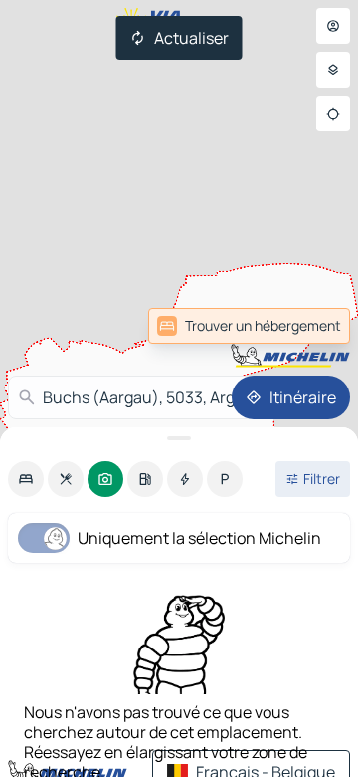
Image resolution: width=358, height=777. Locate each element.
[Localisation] (333, 113)
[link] (249, 326)
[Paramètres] (333, 70)
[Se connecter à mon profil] (333, 26)
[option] (26, 479)
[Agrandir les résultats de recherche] (179, 438)
